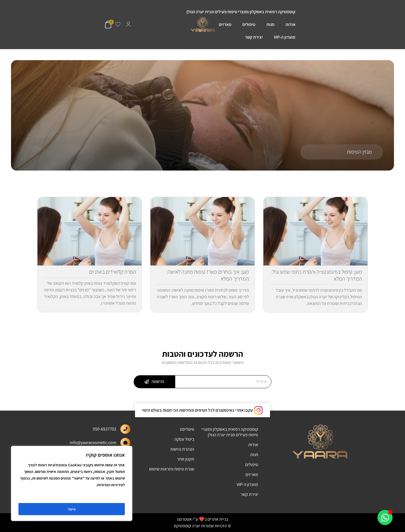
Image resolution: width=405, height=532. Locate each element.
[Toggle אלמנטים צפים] (385, 517)
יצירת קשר (254, 37)
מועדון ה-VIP (284, 37)
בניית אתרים (217, 519)
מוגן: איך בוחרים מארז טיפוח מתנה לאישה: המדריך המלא (208, 275)
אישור (72, 509)
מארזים (225, 24)
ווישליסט (187, 429)
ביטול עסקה (184, 439)
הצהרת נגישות (182, 449)
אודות (290, 24)
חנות (270, 24)
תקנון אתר (185, 459)
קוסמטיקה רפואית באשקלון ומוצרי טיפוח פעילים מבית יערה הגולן (241, 12)
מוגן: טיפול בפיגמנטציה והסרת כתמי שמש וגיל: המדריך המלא (316, 275)
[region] (71, 483)
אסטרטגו (184, 519)
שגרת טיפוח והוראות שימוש (171, 469)
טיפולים (248, 24)
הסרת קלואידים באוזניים (112, 271)
